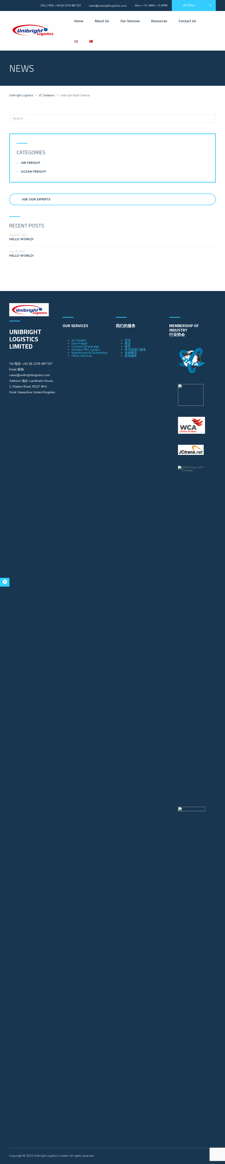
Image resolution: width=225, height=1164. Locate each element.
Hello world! (21, 239)
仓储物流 (131, 353)
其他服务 (131, 356)
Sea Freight (79, 343)
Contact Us (187, 21)
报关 (128, 346)
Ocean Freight (33, 172)
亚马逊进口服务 (135, 350)
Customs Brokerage (85, 346)
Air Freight (30, 163)
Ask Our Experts (36, 199)
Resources (159, 21)
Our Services (130, 21)
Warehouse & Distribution (89, 353)
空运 (128, 340)
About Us (102, 21)
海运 (128, 343)
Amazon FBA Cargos (85, 350)
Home (78, 21)
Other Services (81, 356)
